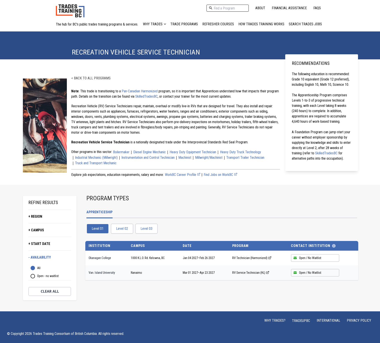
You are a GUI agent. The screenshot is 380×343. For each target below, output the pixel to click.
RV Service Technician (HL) (248, 272)
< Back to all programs (91, 78)
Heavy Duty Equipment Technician (193, 152)
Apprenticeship (99, 212)
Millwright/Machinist (209, 157)
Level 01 (98, 228)
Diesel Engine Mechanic (149, 152)
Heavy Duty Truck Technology (240, 152)
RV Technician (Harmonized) (249, 258)
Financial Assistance (289, 8)
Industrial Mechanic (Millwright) (96, 157)
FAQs (317, 8)
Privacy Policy (359, 320)
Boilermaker (121, 152)
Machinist (184, 157)
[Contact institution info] (334, 246)
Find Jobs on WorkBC (219, 175)
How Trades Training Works (261, 24)
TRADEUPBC (301, 321)
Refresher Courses (218, 24)
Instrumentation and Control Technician (148, 157)
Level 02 (122, 228)
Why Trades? (274, 320)
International (328, 320)
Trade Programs (184, 24)
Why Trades (153, 24)
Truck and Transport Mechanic (96, 163)
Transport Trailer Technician (245, 157)
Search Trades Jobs (305, 24)
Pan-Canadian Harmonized (140, 91)
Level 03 (146, 228)
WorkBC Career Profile (181, 175)
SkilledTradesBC (146, 96)
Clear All (50, 291)
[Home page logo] (70, 13)
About (260, 8)
